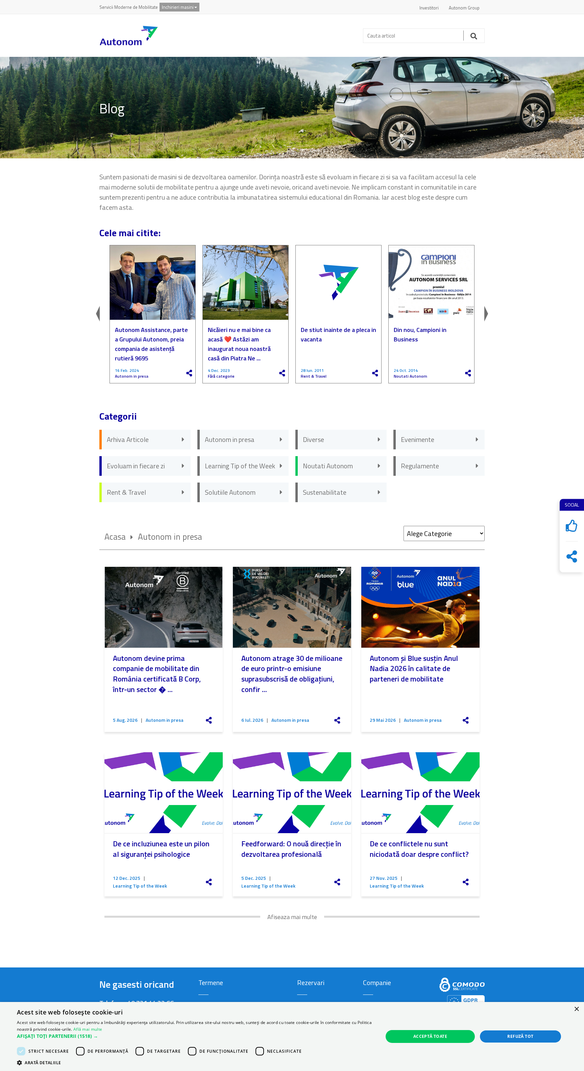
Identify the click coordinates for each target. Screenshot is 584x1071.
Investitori (429, 7)
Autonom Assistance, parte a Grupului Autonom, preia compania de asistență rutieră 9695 (151, 344)
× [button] (576, 1009)
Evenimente (417, 439)
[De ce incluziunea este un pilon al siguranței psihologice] (163, 792)
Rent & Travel (313, 376)
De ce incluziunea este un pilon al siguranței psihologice (161, 849)
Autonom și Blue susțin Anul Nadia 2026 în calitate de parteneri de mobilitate (414, 668)
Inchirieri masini (178, 6)
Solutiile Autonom (230, 492)
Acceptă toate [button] (430, 1036)
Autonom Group (464, 7)
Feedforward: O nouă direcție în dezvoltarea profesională (291, 849)
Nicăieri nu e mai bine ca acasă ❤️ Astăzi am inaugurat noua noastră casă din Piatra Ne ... (239, 344)
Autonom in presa (131, 376)
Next (479, 314)
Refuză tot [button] (520, 1036)
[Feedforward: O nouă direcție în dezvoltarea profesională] (292, 792)
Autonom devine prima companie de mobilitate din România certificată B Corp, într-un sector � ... (157, 673)
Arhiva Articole (128, 439)
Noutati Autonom (410, 376)
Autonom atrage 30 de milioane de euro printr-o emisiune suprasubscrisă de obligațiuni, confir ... (291, 673)
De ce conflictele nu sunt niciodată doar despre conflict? (419, 849)
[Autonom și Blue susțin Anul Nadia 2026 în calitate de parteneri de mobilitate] (420, 607)
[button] (194, 1036)
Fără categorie (221, 376)
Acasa (115, 536)
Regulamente (420, 466)
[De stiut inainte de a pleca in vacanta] (338, 282)
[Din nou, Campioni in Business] (431, 282)
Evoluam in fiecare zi (136, 466)
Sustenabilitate (324, 492)
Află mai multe (87, 1029)
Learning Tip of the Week (240, 466)
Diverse (313, 439)
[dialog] (292, 1036)
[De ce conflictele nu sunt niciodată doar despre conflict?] (420, 792)
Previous (104, 314)
